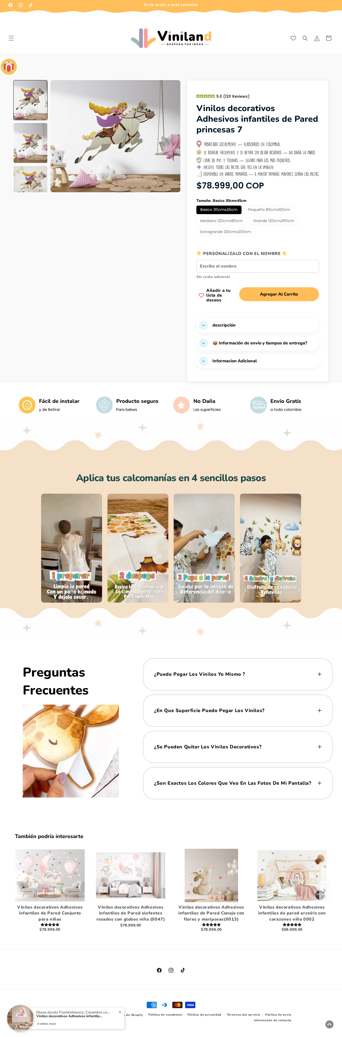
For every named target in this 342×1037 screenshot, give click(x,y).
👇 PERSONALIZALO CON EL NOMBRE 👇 (241, 254)
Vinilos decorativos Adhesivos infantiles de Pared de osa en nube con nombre (69, 1016)
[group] (30, 100)
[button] (11, 38)
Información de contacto (272, 1020)
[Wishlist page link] (293, 38)
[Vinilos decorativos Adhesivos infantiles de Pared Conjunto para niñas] (50, 875)
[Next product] (324, 890)
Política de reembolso (165, 1015)
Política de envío (278, 1015)
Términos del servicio (243, 1015)
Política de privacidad (204, 1015)
